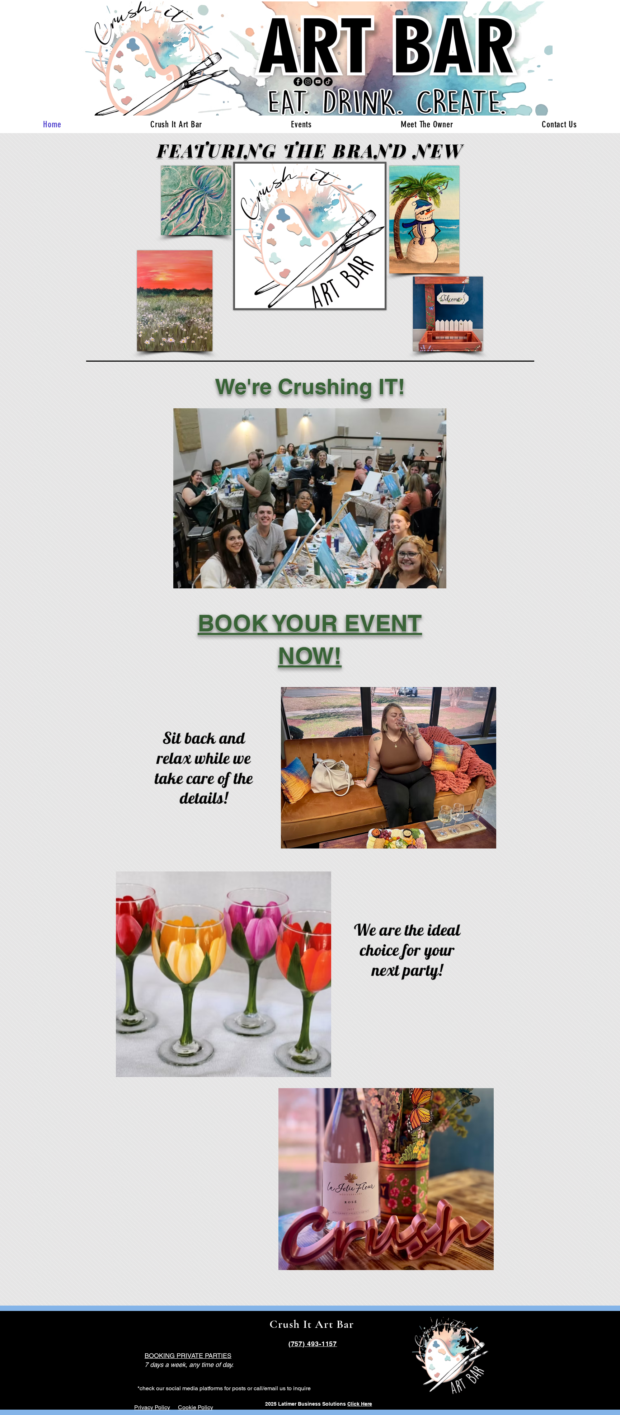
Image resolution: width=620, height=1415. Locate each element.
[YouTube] (318, 81)
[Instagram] (308, 81)
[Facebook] (297, 81)
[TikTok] (328, 81)
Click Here (359, 1404)
